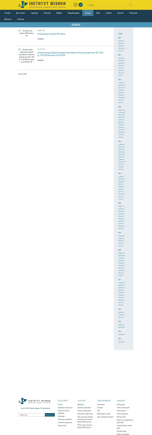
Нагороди (61, 416)
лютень (121, 51)
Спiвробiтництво (73, 13)
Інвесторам (101, 404)
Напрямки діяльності (65, 407)
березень (121, 48)
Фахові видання (122, 414)
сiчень (120, 75)
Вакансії (120, 13)
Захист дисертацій (123, 407)
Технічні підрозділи (84, 410)
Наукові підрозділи (84, 407)
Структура (34, 13)
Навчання (47, 13)
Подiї (98, 13)
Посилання (133, 13)
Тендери (100, 407)
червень (121, 41)
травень (121, 43)
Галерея (109, 13)
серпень (121, 120)
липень (121, 122)
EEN (98, 410)
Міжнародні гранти (104, 414)
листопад (121, 60)
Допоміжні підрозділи (85, 414)
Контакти (20, 19)
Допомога (8, 19)
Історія (60, 404)
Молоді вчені (121, 417)
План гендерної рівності (105, 417)
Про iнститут (20, 13)
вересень (121, 117)
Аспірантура (121, 404)
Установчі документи (65, 419)
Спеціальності (121, 410)
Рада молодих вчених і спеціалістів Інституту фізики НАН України (85, 419)
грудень (121, 58)
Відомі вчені (62, 425)
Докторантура (121, 431)
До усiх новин (23, 74)
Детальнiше (41, 39)
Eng (81, 5)
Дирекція (81, 404)
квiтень (121, 46)
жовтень (121, 88)
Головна (7, 13)
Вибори (59, 13)
